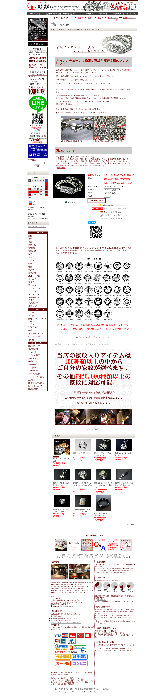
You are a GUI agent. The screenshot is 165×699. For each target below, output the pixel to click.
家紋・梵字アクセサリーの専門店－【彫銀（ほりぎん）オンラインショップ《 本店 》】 (88, 7)
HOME (53, 23)
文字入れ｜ (123, 555)
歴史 (91, 555)
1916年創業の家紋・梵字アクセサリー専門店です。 (69, 10)
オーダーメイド (81, 557)
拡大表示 (71, 202)
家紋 (54, 25)
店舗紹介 (106, 689)
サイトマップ (132, 14)
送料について (101, 600)
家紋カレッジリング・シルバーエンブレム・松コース (82, 485)
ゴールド (61, 557)
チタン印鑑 (104, 555)
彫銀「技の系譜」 (93, 429)
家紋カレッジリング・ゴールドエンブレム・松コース (103, 485)
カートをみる (35, 14)
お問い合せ (103, 14)
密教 (96, 555)
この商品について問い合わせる (116, 215)
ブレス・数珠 (64, 25)
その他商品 (114, 557)
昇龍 (73, 555)
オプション (124, 557)
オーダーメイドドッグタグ (98, 557)
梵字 (68, 555)
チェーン (70, 557)
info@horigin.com (65, 606)
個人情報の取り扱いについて (66, 689)
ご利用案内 (89, 14)
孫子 (86, 555)
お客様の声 (117, 14)
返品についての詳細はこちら (115, 208)
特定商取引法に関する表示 (90, 689)
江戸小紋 (113, 555)
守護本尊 (80, 555)
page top (130, 525)
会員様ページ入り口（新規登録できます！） (62, 14)
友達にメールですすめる (113, 218)
